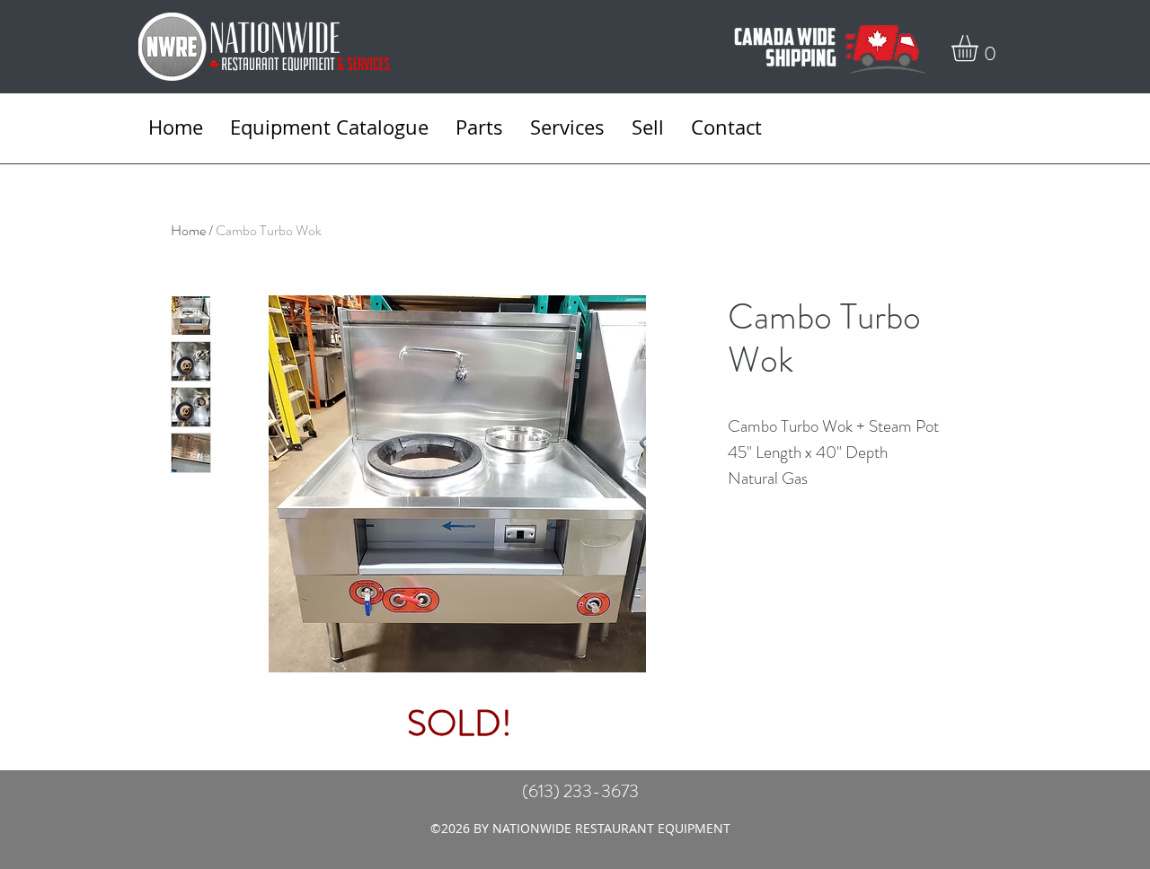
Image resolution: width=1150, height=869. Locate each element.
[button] (980, 48)
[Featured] (458, 481)
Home (188, 230)
